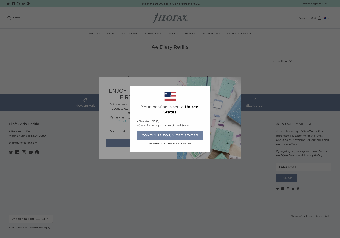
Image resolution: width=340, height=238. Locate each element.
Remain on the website (170, 143)
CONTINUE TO (170, 135)
